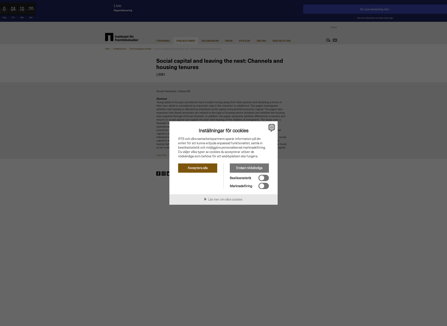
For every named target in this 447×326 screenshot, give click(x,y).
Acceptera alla (198, 167)
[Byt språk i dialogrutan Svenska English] (271, 127)
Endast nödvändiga (249, 167)
